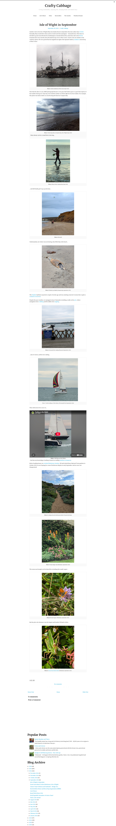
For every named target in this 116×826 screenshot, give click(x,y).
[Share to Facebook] (34, 680)
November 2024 (34, 775)
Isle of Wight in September (58, 25)
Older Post (85, 692)
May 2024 (33, 806)
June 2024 (33, 804)
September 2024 (34, 780)
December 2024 (34, 773)
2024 (30, 771)
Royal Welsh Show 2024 (36, 793)
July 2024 (32, 802)
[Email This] (30, 680)
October (81, 31)
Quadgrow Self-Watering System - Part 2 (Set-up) (47, 752)
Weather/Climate (78, 15)
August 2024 (33, 799)
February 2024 (34, 813)
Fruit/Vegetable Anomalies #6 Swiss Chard (41, 795)
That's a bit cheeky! (35, 797)
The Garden (67, 15)
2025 (30, 768)
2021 (30, 822)
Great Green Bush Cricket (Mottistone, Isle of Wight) (44, 784)
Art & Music (43, 15)
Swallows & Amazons (65, 460)
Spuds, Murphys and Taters (42, 739)
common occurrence (35, 296)
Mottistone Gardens (54, 463)
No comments (58, 684)
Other (50, 15)
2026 (30, 766)
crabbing (41, 301)
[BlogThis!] (31, 680)
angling (57, 301)
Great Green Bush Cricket (53, 670)
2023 (30, 818)
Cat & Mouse (33, 791)
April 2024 (33, 809)
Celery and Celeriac (40, 746)
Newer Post (31, 692)
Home (35, 15)
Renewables (58, 15)
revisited (45, 463)
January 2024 (33, 815)
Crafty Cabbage (58, 5)
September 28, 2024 (53, 28)
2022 (30, 820)
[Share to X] (32, 680)
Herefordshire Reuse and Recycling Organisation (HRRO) (45, 788)
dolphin (34, 295)
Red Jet (81, 35)
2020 (30, 824)
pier (75, 300)
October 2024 (33, 777)
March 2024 (33, 811)
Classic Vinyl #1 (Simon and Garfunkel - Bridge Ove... (44, 786)
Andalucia (77, 39)
